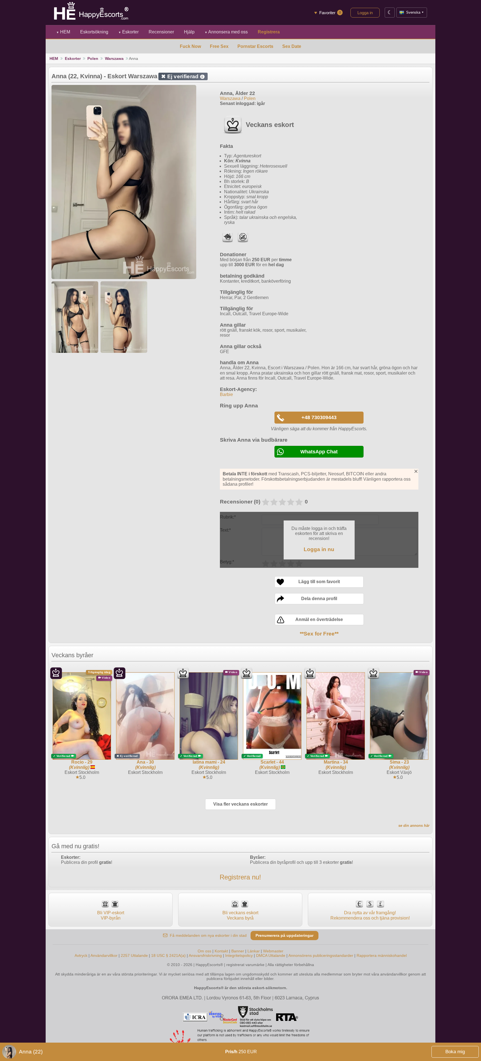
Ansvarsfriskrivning (205, 955)
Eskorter (128, 32)
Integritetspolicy (239, 955)
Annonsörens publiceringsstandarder (320, 955)
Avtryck (81, 955)
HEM (63, 32)
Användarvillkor (103, 955)
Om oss (204, 951)
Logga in (365, 12)
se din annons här (414, 825)
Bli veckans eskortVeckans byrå (240, 915)
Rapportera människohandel (382, 955)
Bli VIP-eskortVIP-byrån (110, 915)
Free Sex (219, 46)
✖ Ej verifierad (182, 76)
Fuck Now (190, 46)
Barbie (226, 394)
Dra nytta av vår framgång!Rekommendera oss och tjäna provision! (370, 915)
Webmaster (273, 951)
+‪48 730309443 (319, 417)
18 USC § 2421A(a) (168, 955)
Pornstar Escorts (255, 46)
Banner (237, 951)
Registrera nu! (240, 877)
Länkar (253, 951)
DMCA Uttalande (270, 955)
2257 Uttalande (134, 955)
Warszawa (114, 58)
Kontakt (221, 951)
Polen (92, 58)
